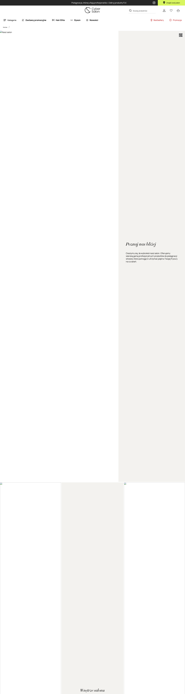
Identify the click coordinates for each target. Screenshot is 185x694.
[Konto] (164, 10)
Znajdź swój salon (173, 3)
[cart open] (178, 10)
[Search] (130, 10)
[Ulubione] (171, 10)
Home (5, 27)
